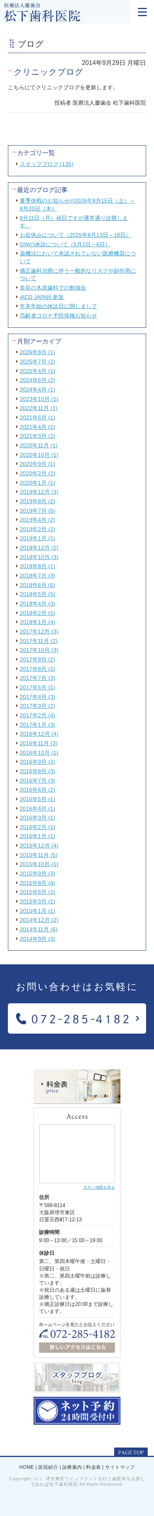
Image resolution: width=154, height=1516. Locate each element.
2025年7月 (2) (37, 361)
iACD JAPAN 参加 (42, 297)
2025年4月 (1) (37, 371)
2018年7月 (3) (37, 575)
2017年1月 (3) (37, 725)
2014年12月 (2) (39, 920)
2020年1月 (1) (37, 483)
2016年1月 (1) (37, 836)
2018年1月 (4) (37, 622)
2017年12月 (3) (39, 631)
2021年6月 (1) (37, 417)
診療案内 (72, 1467)
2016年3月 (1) (37, 817)
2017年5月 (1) (37, 687)
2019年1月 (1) (37, 538)
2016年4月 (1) (37, 808)
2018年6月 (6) (37, 585)
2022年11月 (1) (39, 408)
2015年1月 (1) (37, 911)
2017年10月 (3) (39, 650)
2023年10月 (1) (39, 399)
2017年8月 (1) (37, 669)
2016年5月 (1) (37, 799)
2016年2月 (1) (37, 827)
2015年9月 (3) (37, 873)
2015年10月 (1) (39, 864)
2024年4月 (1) (37, 389)
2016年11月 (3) (39, 743)
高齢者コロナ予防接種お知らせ (58, 315)
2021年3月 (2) (37, 436)
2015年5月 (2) (37, 892)
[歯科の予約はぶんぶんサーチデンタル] (77, 1421)
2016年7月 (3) (37, 780)
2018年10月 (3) (39, 557)
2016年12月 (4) (39, 734)
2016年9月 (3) (37, 762)
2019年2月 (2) (37, 529)
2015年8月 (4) (37, 883)
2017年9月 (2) (37, 659)
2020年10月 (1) (39, 455)
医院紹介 (48, 1467)
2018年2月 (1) (37, 613)
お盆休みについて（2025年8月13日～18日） (75, 235)
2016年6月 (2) (37, 790)
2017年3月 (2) (37, 706)
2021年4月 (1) (37, 427)
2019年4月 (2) (37, 520)
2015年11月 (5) (39, 855)
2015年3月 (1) (37, 901)
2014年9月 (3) (37, 939)
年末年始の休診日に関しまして (58, 306)
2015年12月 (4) (39, 845)
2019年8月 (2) (37, 501)
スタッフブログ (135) (46, 164)
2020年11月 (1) (39, 445)
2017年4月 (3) (37, 697)
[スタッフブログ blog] (77, 1389)
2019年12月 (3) (39, 492)
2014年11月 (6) (39, 929)
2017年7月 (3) (37, 678)
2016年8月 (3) (37, 771)
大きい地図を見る (99, 1187)
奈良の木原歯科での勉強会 (53, 287)
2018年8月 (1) (37, 566)
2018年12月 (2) (39, 548)
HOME (26, 1467)
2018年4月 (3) (37, 603)
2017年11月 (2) (39, 641)
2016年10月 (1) (39, 753)
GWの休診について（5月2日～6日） (65, 244)
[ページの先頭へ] (131, 1452)
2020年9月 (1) (37, 464)
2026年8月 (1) (37, 352)
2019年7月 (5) (37, 511)
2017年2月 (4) (37, 715)
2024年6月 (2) (37, 380)
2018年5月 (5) (37, 594)
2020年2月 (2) (37, 473)
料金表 (93, 1467)
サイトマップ (120, 1467)
